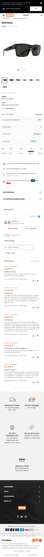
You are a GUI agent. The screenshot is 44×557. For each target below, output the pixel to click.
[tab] (13, 228)
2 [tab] (20, 69)
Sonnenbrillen (6, 18)
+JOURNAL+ (25, 15)
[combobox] (35, 261)
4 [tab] (23, 69)
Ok (36, 9)
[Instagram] (26, 517)
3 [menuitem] (24, 388)
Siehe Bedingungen (12, 176)
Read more (39, 114)
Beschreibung (8, 192)
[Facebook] (18, 517)
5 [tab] (25, 69)
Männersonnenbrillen (21, 18)
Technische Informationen (14, 199)
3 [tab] (22, 69)
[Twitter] (21, 517)
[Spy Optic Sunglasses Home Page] (9, 15)
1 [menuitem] (19, 388)
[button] (33, 281)
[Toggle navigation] (4, 15)
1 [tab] (18, 69)
